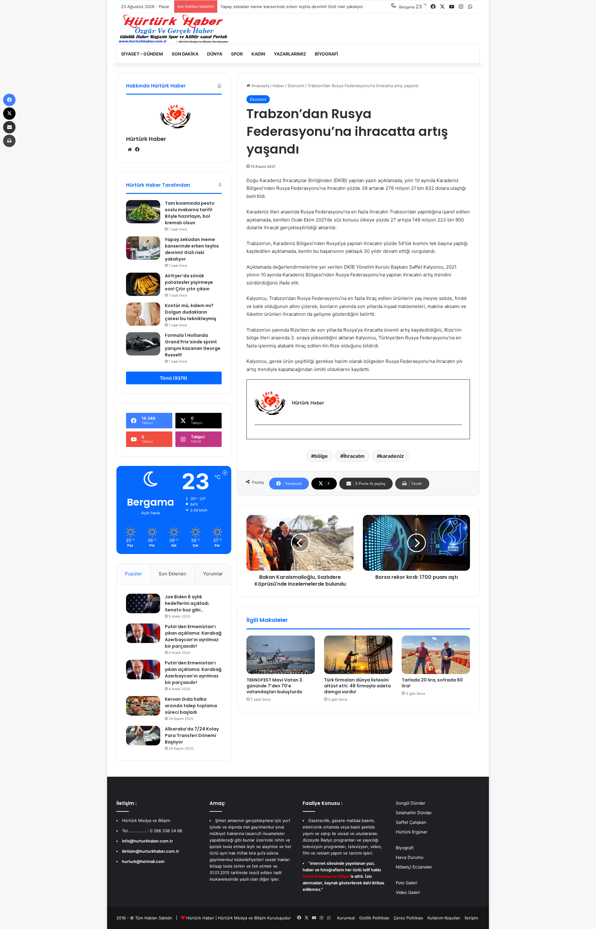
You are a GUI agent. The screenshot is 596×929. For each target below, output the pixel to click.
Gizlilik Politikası (374, 917)
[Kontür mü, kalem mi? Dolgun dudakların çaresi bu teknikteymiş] (143, 314)
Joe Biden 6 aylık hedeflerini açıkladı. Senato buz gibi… (187, 603)
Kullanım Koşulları (443, 917)
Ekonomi (296, 85)
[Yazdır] (9, 141)
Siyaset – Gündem (142, 53)
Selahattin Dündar (414, 812)
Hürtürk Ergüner (411, 831)
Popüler (133, 574)
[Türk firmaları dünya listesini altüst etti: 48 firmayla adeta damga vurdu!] (358, 655)
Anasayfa (259, 85)
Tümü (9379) (173, 378)
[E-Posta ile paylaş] (9, 127)
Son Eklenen (172, 574)
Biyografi (326, 53)
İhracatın (353, 456)
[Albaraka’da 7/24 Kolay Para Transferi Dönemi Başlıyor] (143, 735)
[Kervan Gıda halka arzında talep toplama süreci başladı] (143, 705)
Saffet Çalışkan (411, 822)
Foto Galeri (406, 882)
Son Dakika (185, 53)
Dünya (214, 53)
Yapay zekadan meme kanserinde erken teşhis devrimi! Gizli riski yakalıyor (291, 6)
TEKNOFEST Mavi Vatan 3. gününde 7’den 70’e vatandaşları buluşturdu (274, 686)
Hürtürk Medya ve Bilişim (242, 917)
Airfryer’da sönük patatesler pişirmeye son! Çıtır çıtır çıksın (189, 282)
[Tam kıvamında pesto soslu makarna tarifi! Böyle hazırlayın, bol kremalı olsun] (143, 211)
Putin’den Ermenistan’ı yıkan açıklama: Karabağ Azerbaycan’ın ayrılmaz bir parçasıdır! (193, 636)
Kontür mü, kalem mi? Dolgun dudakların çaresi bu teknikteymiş (190, 312)
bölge (321, 456)
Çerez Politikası (408, 917)
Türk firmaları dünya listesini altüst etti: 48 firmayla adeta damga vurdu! (357, 686)
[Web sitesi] (129, 149)
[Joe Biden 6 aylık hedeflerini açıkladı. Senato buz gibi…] (143, 603)
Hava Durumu (409, 857)
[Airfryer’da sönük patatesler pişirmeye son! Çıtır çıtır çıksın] (143, 284)
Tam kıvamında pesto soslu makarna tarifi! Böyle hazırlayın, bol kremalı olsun (189, 213)
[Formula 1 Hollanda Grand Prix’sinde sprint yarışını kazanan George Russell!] (143, 343)
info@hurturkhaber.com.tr (147, 840)
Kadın (258, 53)
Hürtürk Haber (146, 139)
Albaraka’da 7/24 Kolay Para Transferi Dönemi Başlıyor (192, 735)
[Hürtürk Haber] (173, 29)
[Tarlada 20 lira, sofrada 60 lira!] (436, 655)
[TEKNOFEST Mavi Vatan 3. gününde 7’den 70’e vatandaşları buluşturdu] (280, 655)
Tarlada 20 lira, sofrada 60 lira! (432, 683)
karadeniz (392, 456)
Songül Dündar (410, 803)
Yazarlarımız (290, 53)
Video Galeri (408, 892)
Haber (278, 85)
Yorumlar (213, 574)
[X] (9, 113)
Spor (237, 53)
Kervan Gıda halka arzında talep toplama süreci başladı (191, 705)
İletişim (471, 917)
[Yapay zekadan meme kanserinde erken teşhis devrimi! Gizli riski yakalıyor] (143, 248)
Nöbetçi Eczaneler (414, 866)
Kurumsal (346, 917)
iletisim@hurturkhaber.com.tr (150, 851)
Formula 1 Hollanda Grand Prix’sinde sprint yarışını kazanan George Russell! (192, 345)
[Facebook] (258, 435)
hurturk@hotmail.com (143, 861)
